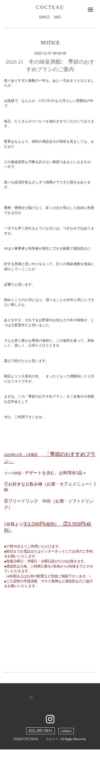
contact (66, 731)
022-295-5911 (40, 730)
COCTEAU (50, 7)
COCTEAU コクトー (40, 739)
